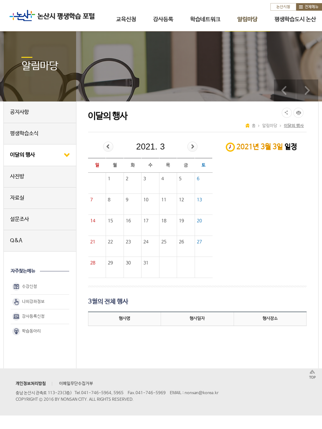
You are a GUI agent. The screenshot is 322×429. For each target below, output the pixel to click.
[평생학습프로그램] (285, 90)
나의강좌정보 (33, 301)
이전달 (108, 147)
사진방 (17, 177)
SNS (286, 113)
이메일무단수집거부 (76, 383)
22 (110, 241)
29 (110, 262)
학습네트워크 (205, 19)
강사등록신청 (33, 316)
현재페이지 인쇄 (299, 113)
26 (181, 241)
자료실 (17, 198)
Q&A (16, 241)
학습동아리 (31, 331)
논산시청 (283, 7)
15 (110, 220)
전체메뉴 (312, 7)
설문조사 (19, 219)
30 (128, 262)
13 (199, 199)
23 (128, 241)
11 (163, 199)
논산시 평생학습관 (50, 15)
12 (181, 199)
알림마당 (247, 19)
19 (181, 220)
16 (128, 220)
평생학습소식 (24, 134)
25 (163, 241)
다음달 (192, 147)
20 (199, 220)
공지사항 (19, 112)
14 (92, 220)
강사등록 (163, 19)
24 (145, 241)
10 (145, 199)
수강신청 (29, 287)
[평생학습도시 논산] (307, 90)
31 (145, 262)
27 (199, 241)
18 (163, 220)
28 (92, 262)
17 (145, 220)
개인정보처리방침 (31, 383)
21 (92, 241)
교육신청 (126, 19)
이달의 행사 (22, 155)
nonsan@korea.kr (202, 393)
